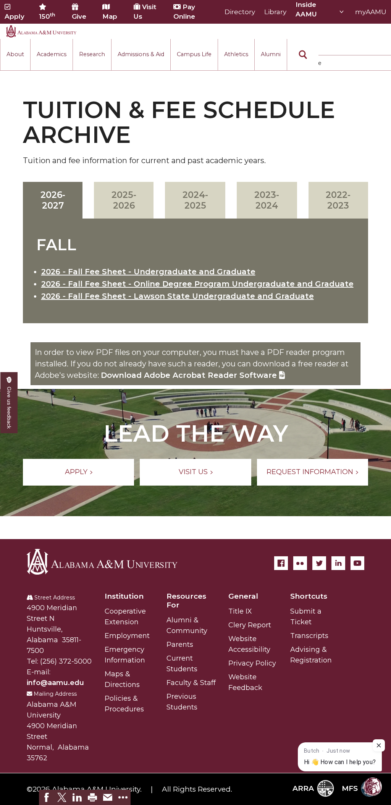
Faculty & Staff (191, 683)
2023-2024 (266, 200)
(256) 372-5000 (66, 661)
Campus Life (194, 54)
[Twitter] (319, 563)
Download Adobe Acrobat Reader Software (190, 375)
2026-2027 (52, 200)
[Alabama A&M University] (109, 562)
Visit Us (145, 11)
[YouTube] (357, 563)
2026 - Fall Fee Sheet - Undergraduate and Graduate (148, 271)
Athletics (236, 54)
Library (275, 12)
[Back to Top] (353, 677)
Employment (127, 636)
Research (92, 54)
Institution (124, 596)
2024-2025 (195, 200)
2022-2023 (338, 200)
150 (47, 16)
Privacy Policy (252, 663)
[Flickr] (300, 563)
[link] (46, 797)
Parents (179, 644)
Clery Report (249, 625)
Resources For (186, 600)
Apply (14, 16)
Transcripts (309, 636)
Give (79, 16)
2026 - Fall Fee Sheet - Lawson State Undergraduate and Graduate (177, 296)
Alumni (271, 54)
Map (109, 16)
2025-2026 (123, 200)
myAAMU (370, 12)
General (243, 596)
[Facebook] (281, 563)
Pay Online (184, 11)
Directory (240, 12)
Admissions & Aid (141, 54)
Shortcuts (308, 596)
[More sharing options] (123, 797)
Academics (51, 54)
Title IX (240, 611)
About (15, 54)
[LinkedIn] (338, 563)
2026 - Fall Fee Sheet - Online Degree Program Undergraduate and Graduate (197, 283)
